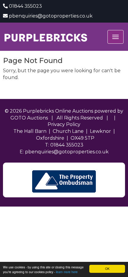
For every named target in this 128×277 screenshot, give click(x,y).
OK (107, 268)
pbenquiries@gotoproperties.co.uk (51, 16)
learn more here (67, 272)
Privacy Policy (64, 124)
